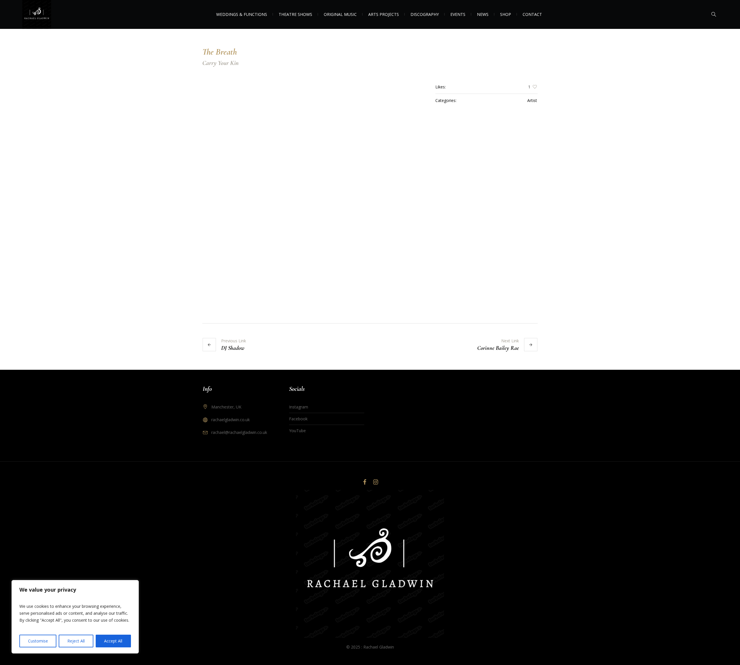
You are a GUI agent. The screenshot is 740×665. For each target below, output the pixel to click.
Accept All (113, 641)
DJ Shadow (233, 348)
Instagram (298, 407)
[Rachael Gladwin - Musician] (370, 564)
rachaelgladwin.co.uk (230, 419)
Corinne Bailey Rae (498, 348)
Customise (38, 641)
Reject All (76, 641)
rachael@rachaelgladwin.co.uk (239, 432)
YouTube (297, 430)
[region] (75, 616)
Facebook (298, 418)
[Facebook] (364, 482)
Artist (532, 100)
